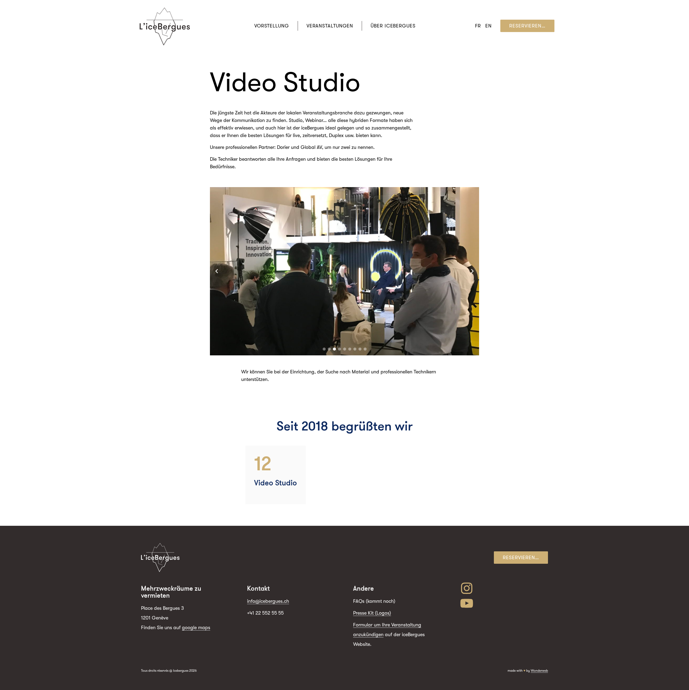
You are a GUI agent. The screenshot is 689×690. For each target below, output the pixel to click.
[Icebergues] (165, 26)
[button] (324, 349)
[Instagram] (503, 588)
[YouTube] (503, 603)
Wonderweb (539, 671)
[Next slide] (472, 271)
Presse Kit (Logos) (372, 613)
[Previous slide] (217, 271)
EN (488, 26)
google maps (196, 627)
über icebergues (393, 26)
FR (478, 26)
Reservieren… (527, 26)
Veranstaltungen (330, 26)
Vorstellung (271, 26)
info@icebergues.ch (268, 601)
